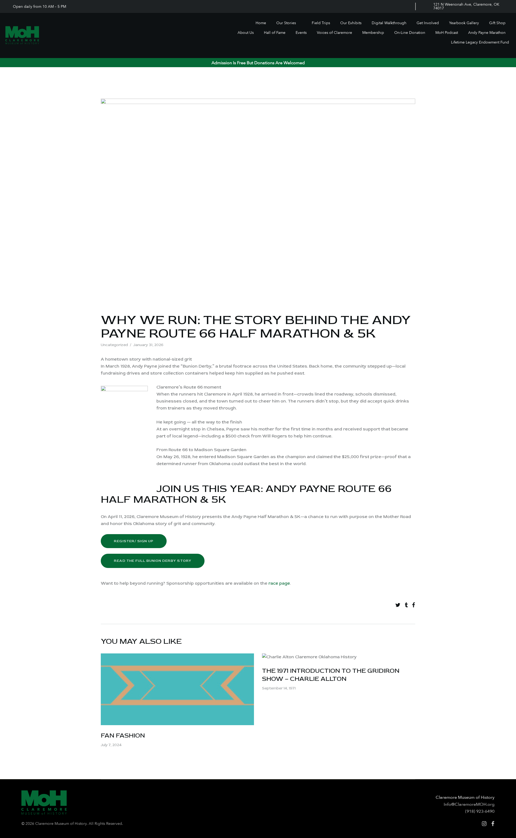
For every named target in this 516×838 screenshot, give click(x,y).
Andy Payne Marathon (487, 32)
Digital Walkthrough (389, 23)
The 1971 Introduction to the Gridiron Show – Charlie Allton (330, 675)
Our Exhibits (350, 23)
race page (279, 583)
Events (301, 32)
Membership (373, 32)
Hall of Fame (274, 32)
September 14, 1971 (279, 688)
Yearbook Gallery (464, 23)
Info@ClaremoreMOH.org (469, 804)
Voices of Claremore (334, 32)
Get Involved (428, 23)
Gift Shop (497, 23)
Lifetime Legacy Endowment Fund (480, 42)
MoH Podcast (446, 32)
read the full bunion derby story (152, 561)
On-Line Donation (409, 32)
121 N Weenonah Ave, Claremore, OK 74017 (466, 6)
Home (261, 23)
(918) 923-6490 (479, 811)
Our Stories (286, 23)
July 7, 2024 (111, 745)
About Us (246, 32)
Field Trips (321, 23)
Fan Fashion (123, 735)
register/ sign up (133, 541)
